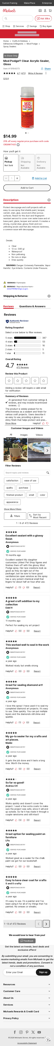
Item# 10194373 (11, 68)
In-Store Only (10, 56)
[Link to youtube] (39, 1032)
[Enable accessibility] (48, 1040)
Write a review (35, 73)
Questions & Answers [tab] (32, 306)
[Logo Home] (9, 10)
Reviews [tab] (8, 306)
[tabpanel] (27, 618)
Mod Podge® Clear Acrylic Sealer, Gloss (26, 62)
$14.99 (9, 136)
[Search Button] (6, 18)
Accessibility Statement (27, 1043)
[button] (17, 178)
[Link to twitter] (33, 1032)
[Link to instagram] (21, 1032)
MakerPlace (29, 3)
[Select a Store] (40, 10)
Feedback (28, 941)
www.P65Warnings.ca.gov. (17, 289)
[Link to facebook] (15, 1032)
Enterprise (47, 3)
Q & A (6, 78)
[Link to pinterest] (27, 1032)
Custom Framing (9, 3)
